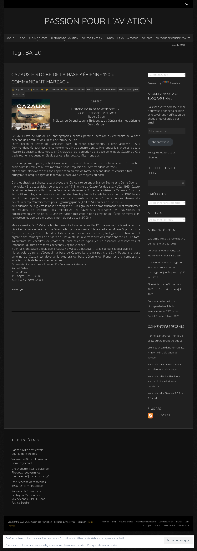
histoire (122, 89)
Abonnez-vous (160, 142)
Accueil (11, 38)
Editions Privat (109, 89)
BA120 (89, 89)
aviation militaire (76, 89)
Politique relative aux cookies (102, 545)
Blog (22, 38)
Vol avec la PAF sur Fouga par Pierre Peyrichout (30, 461)
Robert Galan (18, 94)
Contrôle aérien (92, 38)
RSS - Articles (161, 415)
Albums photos (38, 38)
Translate (175, 83)
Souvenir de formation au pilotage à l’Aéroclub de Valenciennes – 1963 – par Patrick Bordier (28, 496)
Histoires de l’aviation (64, 38)
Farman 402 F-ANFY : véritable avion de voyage (166, 352)
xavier (35, 89)
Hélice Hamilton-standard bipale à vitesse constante (164, 381)
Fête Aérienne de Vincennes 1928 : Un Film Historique (29, 484)
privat (136, 89)
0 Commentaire (56, 89)
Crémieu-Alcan (156, 347)
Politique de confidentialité (173, 38)
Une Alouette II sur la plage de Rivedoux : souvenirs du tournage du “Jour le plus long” (165, 267)
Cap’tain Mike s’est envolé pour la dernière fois (27, 451)
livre (129, 89)
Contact (147, 38)
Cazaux (97, 89)
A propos (132, 38)
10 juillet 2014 (22, 89)
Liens (120, 38)
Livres (110, 38)
